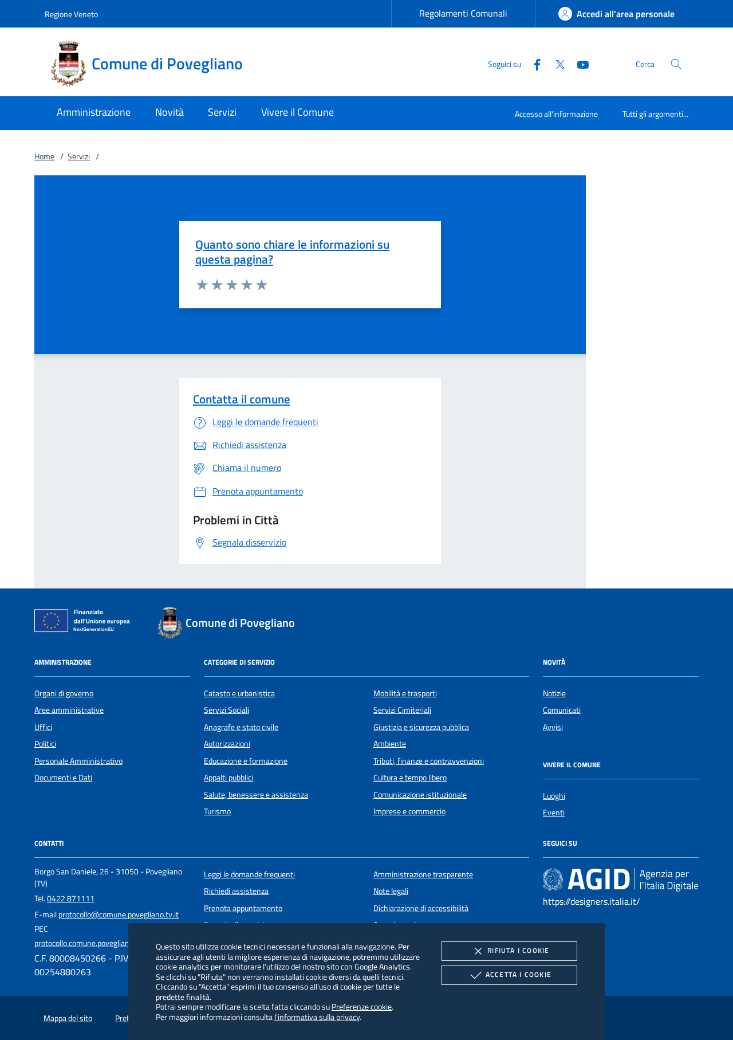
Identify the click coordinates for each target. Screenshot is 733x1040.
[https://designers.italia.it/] (621, 879)
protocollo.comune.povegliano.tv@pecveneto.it (112, 943)
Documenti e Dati (63, 777)
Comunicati (562, 710)
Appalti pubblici (228, 777)
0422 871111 (70, 898)
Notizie (554, 693)
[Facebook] (532, 63)
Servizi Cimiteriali (402, 710)
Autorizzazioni (227, 743)
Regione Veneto (71, 14)
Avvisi (553, 727)
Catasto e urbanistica (239, 693)
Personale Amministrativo (78, 761)
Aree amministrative (69, 710)
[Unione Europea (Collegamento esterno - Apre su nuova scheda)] (85, 623)
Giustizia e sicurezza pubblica (421, 727)
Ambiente (389, 743)
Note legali (390, 891)
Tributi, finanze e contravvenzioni (428, 761)
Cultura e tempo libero (410, 777)
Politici (45, 743)
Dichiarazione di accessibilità (420, 908)
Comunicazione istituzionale (420, 794)
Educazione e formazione (245, 761)
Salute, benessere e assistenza (256, 794)
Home (44, 156)
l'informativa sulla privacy (317, 1017)
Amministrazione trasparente (423, 874)
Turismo (217, 811)
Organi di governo (63, 693)
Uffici (43, 727)
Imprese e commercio (409, 811)
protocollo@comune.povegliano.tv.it (118, 914)
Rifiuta (518, 950)
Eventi (554, 812)
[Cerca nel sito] (676, 64)
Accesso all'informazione (556, 114)
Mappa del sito (68, 1018)
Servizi (79, 156)
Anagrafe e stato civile (241, 727)
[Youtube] (578, 63)
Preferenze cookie (362, 1006)
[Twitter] (555, 63)
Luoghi (554, 796)
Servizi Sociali (226, 710)
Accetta (518, 974)
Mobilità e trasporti (405, 693)
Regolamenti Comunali (463, 13)
